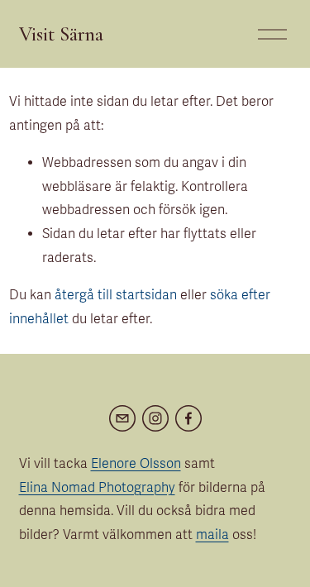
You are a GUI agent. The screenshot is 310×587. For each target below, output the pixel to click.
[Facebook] (188, 418)
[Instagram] (155, 418)
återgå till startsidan (116, 295)
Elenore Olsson (136, 464)
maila (212, 535)
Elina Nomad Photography (97, 488)
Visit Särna (61, 33)
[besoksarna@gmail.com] (122, 418)
